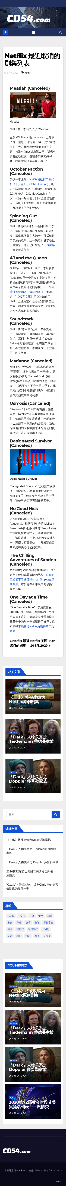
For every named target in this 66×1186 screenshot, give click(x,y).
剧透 (49, 916)
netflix (28, 72)
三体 (31, 916)
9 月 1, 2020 (18, 1001)
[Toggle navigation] (33, 32)
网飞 (36, 935)
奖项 (11, 1098)
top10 (21, 916)
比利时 (45, 929)
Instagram (39, 137)
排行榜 (20, 929)
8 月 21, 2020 (19, 1113)
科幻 (19, 935)
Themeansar (55, 1170)
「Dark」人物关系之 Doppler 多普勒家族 (28, 779)
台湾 (28, 922)
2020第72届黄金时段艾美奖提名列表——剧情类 (32, 1104)
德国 (10, 929)
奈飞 (36, 922)
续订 (28, 935)
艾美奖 (47, 935)
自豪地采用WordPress (16, 1170)
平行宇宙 (48, 922)
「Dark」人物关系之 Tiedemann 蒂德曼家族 (31, 739)
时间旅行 (33, 929)
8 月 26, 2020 (19, 1076)
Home (58, 1181)
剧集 (10, 922)
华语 (19, 922)
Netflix (13, 693)
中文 (40, 916)
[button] (60, 32)
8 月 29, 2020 (19, 1038)
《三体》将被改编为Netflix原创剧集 (27, 699)
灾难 (10, 935)
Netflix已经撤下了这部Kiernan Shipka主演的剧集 (32, 579)
